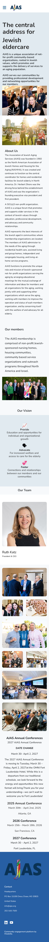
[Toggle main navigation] (4, 8)
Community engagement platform (19, 931)
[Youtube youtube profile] (11, 922)
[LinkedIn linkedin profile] (6, 922)
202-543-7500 (10, 910)
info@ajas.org (10, 906)
